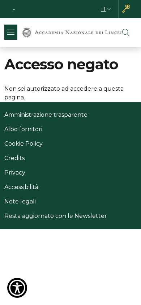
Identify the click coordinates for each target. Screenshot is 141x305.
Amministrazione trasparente (45, 114)
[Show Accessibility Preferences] (17, 288)
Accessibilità (21, 187)
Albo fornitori (23, 129)
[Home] (71, 32)
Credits (14, 158)
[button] (14, 9)
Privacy (14, 172)
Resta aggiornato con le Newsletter (55, 215)
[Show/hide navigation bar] (10, 32)
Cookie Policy (23, 143)
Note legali (20, 201)
